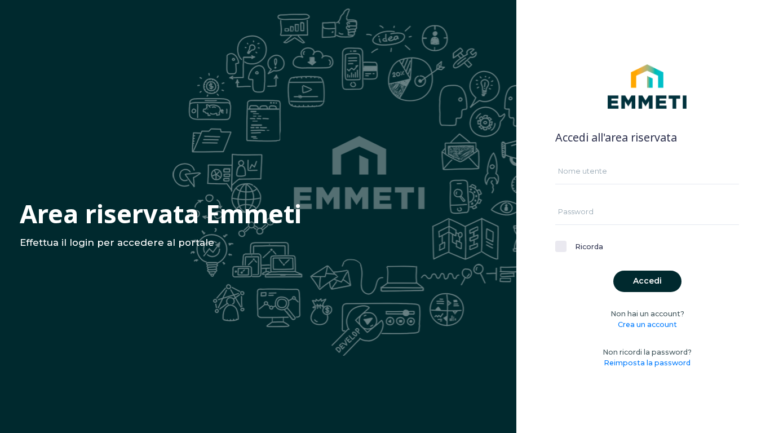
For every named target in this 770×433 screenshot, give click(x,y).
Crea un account (647, 324)
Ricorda (589, 246)
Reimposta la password (647, 363)
